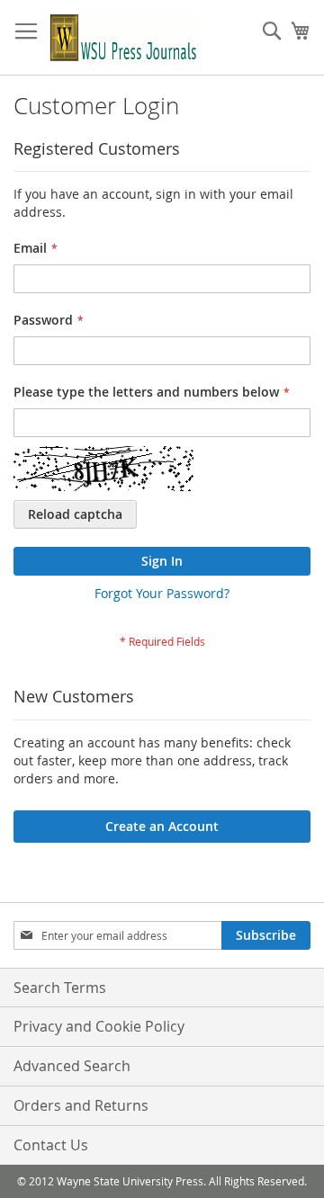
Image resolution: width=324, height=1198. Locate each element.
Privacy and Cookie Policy (99, 1026)
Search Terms (60, 987)
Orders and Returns (81, 1105)
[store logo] (124, 38)
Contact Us (51, 1145)
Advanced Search (72, 1066)
